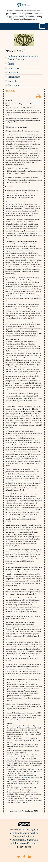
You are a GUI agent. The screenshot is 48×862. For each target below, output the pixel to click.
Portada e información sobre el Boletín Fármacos (23, 57)
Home (11, 90)
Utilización (13, 85)
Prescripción (14, 76)
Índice (11, 63)
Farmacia (12, 81)
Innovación (13, 72)
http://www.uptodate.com (28, 777)
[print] (38, 97)
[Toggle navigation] (42, 26)
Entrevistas (13, 68)
